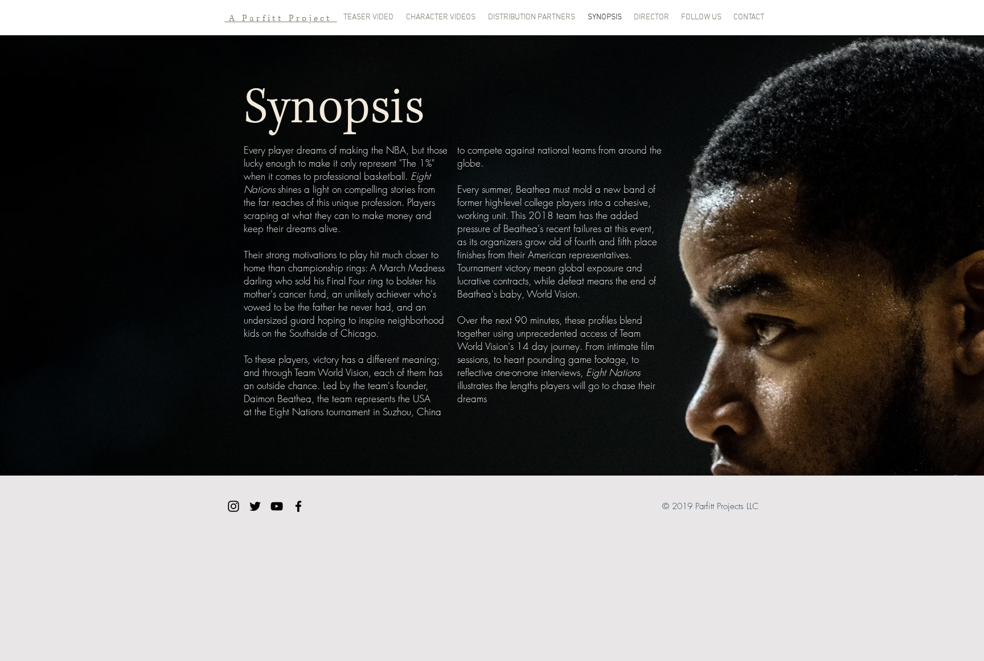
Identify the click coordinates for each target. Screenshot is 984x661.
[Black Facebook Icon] (298, 506)
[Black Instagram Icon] (233, 506)
